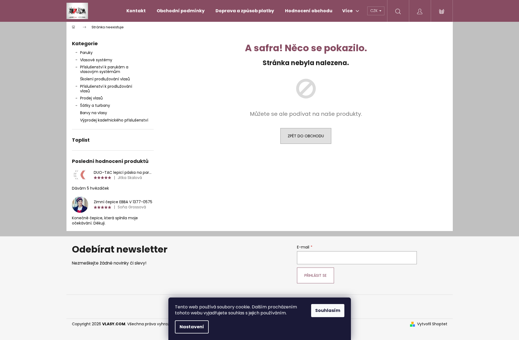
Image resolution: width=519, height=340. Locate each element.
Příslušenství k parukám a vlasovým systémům (104, 69)
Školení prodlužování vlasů (105, 79)
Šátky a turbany (95, 105)
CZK (374, 10)
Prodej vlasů (91, 98)
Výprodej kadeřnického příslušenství (114, 120)
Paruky (86, 52)
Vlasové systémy (96, 60)
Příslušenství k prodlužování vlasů (106, 89)
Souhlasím (327, 310)
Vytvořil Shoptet (432, 324)
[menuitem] (136, 11)
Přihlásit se (315, 275)
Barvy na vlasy (93, 113)
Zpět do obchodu (306, 136)
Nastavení (192, 327)
